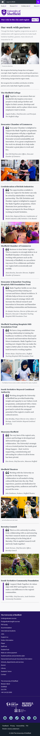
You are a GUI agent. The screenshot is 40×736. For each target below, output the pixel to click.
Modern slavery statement (10, 729)
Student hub (5, 649)
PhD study (4, 625)
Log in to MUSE (11, 2)
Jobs (2, 634)
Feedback (5, 726)
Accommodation (6, 628)
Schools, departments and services (12, 662)
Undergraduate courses (8, 618)
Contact (3, 674)
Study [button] (3, 6)
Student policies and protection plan (13, 656)
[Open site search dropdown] (38, 2)
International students (8, 631)
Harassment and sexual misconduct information (16, 659)
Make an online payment (9, 653)
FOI (27, 726)
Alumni (3, 665)
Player (3, 643)
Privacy (12, 726)
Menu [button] (34, 20)
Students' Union (6, 671)
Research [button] (13, 6)
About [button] (36, 6)
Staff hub (4, 646)
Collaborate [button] (25, 6)
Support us (4, 637)
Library (3, 668)
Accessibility (20, 726)
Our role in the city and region (15, 20)
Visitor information (7, 640)
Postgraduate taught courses (10, 621)
